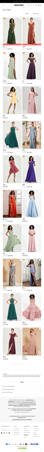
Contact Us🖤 (36, 428)
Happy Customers (37, 436)
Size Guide (35, 434)
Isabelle (4, 149)
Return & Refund (16, 430)
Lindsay (4, 287)
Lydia (23, 253)
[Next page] (29, 364)
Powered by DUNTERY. (25, 446)
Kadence (24, 356)
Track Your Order (36, 430)
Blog (24, 437)
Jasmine (4, 356)
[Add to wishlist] (20, 18)
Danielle (4, 80)
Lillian (4, 115)
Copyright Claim (26, 430)
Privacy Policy (16, 434)
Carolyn (4, 218)
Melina (23, 115)
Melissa (23, 322)
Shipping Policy (16, 428)
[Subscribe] (12, 429)
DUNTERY (20, 446)
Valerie (23, 218)
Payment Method (16, 432)
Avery (4, 46)
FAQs (34, 432)
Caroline (4, 322)
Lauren (4, 184)
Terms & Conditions (27, 432)
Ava (23, 80)
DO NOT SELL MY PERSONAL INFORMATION (26, 435)
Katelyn (23, 46)
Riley (4, 253)
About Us (25, 428)
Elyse (23, 149)
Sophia (23, 184)
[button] (3, 5)
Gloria (23, 287)
